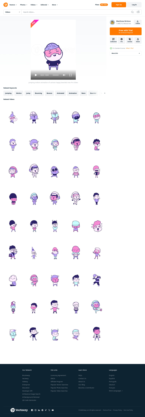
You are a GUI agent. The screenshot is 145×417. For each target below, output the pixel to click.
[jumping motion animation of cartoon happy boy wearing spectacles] (55, 223)
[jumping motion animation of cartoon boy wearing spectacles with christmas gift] (13, 250)
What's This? (130, 48)
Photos (22, 5)
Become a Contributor (86, 388)
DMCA (53, 378)
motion (19, 93)
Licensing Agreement (58, 375)
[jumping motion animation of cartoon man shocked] (96, 250)
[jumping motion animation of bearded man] (75, 169)
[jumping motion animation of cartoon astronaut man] (34, 277)
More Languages (115, 391)
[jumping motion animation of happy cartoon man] (34, 332)
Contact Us (82, 378)
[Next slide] (102, 93)
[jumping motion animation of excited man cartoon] (13, 332)
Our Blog (81, 385)
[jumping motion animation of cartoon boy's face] (96, 223)
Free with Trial (126, 31)
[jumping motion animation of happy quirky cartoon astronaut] (34, 169)
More (54, 5)
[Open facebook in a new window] (32, 410)
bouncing (38, 93)
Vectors (12, 5)
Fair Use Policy (128, 410)
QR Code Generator (29, 400)
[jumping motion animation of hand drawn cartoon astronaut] (75, 141)
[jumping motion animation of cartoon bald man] (75, 250)
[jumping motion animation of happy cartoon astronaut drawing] (55, 141)
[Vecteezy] (5, 5)
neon (83, 93)
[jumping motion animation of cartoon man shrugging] (96, 196)
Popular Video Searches (59, 391)
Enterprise (26, 385)
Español (112, 378)
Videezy (25, 382)
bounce (49, 93)
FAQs (80, 375)
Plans (97, 5)
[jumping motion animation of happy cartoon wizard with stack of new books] (13, 304)
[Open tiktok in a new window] (46, 410)
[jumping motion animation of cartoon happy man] (55, 304)
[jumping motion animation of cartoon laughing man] (96, 169)
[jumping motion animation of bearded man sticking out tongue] (55, 169)
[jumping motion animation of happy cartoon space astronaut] (34, 196)
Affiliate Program (57, 382)
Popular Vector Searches (59, 385)
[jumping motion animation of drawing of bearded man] (75, 114)
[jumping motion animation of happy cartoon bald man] (13, 277)
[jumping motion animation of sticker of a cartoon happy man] (75, 332)
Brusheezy (26, 375)
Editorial (44, 5)
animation (73, 93)
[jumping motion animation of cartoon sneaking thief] (96, 277)
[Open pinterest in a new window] (42, 410)
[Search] (132, 12)
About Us (81, 382)
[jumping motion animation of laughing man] (13, 141)
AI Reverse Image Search (31, 394)
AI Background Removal (30, 397)
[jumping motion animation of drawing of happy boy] (75, 304)
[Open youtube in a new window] (53, 410)
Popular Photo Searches (59, 388)
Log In (134, 5)
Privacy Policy (117, 410)
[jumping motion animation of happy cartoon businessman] (96, 332)
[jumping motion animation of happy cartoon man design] (75, 277)
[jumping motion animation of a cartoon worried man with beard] (96, 114)
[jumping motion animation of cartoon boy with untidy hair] (75, 223)
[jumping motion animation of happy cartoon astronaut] (96, 304)
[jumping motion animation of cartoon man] (34, 141)
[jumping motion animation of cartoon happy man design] (34, 304)
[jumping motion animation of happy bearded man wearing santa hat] (13, 114)
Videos (33, 5)
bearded (93, 93)
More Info (115, 53)
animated (60, 93)
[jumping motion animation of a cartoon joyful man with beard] (34, 114)
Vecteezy (25, 378)
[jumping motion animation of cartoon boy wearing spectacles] (34, 250)
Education (26, 388)
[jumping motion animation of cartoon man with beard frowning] (55, 250)
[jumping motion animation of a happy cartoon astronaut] (13, 169)
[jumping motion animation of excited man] (55, 277)
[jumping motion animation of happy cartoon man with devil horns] (55, 332)
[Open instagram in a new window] (35, 410)
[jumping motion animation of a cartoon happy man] (34, 223)
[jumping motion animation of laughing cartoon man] (96, 141)
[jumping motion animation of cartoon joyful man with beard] (55, 114)
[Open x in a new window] (49, 410)
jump (28, 93)
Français (112, 388)
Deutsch (112, 385)
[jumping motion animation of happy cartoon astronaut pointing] (55, 196)
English (111, 375)
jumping (8, 93)
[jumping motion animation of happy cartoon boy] (13, 223)
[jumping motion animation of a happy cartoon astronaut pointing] (75, 196)
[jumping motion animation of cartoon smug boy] (13, 196)
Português (112, 382)
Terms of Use (107, 410)
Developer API (27, 391)
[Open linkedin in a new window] (39, 410)
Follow (138, 23)
